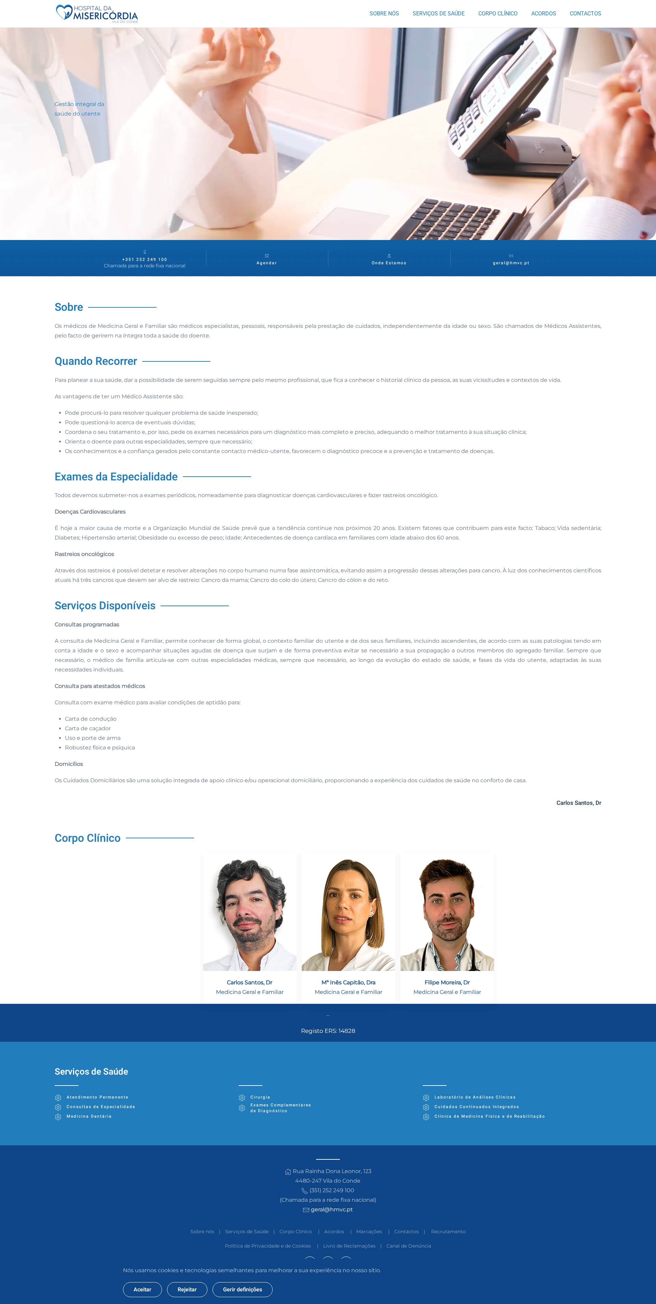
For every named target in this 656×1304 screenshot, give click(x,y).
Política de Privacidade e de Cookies (268, 1246)
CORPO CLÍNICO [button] (498, 13)
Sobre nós (202, 1231)
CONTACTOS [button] (585, 13)
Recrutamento (448, 1231)
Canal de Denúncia (408, 1246)
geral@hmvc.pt (511, 263)
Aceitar (142, 1290)
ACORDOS (543, 13)
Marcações (369, 1231)
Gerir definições (242, 1290)
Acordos (334, 1231)
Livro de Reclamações (349, 1246)
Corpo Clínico (295, 1231)
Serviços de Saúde (247, 1231)
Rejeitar (187, 1290)
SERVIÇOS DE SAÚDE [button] (439, 13)
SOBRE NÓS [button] (384, 13)
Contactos (406, 1231)
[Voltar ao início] (98, 13)
